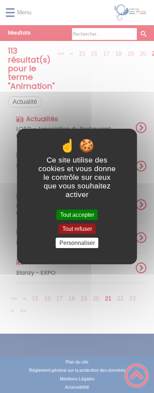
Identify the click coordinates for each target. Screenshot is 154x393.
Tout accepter (77, 215)
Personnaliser (77, 243)
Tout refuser (77, 229)
